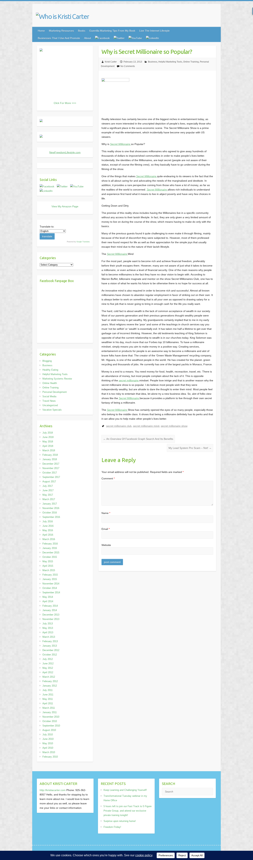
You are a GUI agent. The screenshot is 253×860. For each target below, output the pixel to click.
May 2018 (47, 441)
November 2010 (50, 716)
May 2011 (47, 699)
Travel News (49, 400)
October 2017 (49, 472)
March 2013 (48, 636)
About (87, 38)
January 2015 (49, 579)
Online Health (49, 383)
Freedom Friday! (112, 827)
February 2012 (50, 681)
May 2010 (47, 743)
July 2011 (47, 690)
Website (106, 545)
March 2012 (48, 676)
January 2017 (49, 503)
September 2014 (51, 592)
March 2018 (48, 450)
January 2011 (49, 712)
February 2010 (50, 756)
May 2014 (47, 597)
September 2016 (51, 517)
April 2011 (47, 703)
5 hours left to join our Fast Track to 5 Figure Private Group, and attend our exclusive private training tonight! (128, 811)
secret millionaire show (174, 425)
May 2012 (47, 668)
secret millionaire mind (146, 425)
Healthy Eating (50, 369)
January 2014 (49, 610)
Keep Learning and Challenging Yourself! (125, 790)
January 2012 (49, 685)
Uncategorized (50, 405)
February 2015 (50, 574)
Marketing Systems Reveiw (57, 378)
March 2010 (48, 752)
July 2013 (47, 623)
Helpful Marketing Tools (170, 61)
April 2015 (47, 565)
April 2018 (47, 446)
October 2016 (49, 512)
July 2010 (47, 734)
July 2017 (47, 486)
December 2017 (50, 463)
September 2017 (51, 477)
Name (105, 513)
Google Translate (83, 242)
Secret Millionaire (120, 144)
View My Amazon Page (64, 206)
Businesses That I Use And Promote (59, 38)
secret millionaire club (119, 425)
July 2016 (47, 521)
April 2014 (47, 601)
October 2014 (49, 588)
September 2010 (51, 725)
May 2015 (47, 561)
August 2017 (49, 481)
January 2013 (49, 645)
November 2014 (50, 583)
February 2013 (50, 641)
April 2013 (47, 632)
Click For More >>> (65, 103)
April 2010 (47, 747)
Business (152, 61)
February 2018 (50, 454)
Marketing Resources (61, 30)
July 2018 (47, 432)
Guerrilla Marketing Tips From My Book (112, 30)
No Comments (127, 66)
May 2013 (47, 628)
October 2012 (49, 654)
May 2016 (47, 530)
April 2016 (47, 534)
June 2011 (47, 694)
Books (81, 30)
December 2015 (50, 552)
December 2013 (50, 614)
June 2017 (48, 490)
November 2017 (50, 468)
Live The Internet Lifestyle (154, 30)
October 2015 (49, 557)
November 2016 (50, 508)
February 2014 (50, 605)
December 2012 (50, 650)
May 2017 (47, 494)
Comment (108, 478)
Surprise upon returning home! (120, 821)
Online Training (191, 61)
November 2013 (50, 619)
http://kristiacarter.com (53, 790)
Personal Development (54, 392)
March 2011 (48, 707)
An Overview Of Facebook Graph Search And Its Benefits (138, 438)
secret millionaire (129, 380)
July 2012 (47, 659)
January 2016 (49, 548)
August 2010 (49, 730)
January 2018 (49, 459)
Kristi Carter (111, 61)
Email (105, 528)
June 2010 (48, 739)
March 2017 (48, 499)
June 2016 (48, 526)
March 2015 (48, 570)
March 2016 (48, 539)
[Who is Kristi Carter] (62, 16)
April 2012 (47, 672)
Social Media (49, 396)
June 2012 (48, 663)
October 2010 (49, 721)
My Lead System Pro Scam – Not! (190, 447)
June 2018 (48, 437)
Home (41, 30)
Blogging (47, 361)
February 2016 (50, 543)
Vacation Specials (52, 409)
